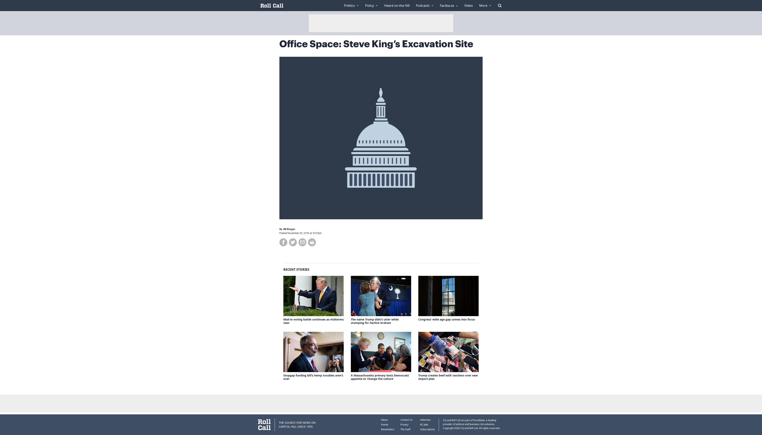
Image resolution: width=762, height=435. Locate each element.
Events (384, 424)
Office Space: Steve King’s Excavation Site (376, 44)
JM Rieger (289, 229)
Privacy (404, 424)
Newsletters (387, 429)
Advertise (425, 420)
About (384, 420)
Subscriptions (427, 429)
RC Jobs (424, 424)
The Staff (405, 429)
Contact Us (406, 420)
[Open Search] (500, 6)
